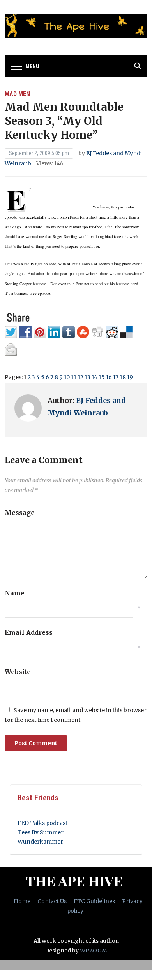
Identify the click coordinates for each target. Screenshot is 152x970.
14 (94, 377)
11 (73, 377)
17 (115, 377)
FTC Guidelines (94, 901)
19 (130, 377)
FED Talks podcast (42, 822)
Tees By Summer (41, 832)
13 (87, 377)
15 (102, 377)
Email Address (29, 632)
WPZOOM (93, 950)
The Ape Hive (74, 880)
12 (80, 377)
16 (109, 377)
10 (67, 377)
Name (15, 593)
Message (20, 513)
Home (22, 901)
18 (123, 377)
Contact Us (52, 901)
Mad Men (17, 94)
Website (18, 672)
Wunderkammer (40, 841)
